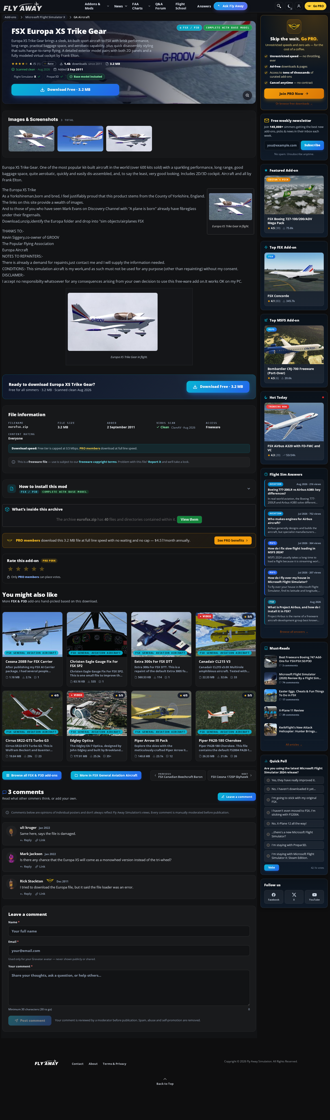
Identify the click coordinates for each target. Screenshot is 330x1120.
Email (13, 942)
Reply (28, 840)
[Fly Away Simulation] (23, 6)
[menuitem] (231, 6)
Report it (154, 462)
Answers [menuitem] (204, 6)
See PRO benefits (231, 540)
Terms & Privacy (114, 1064)
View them (189, 519)
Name (14, 922)
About (93, 1064)
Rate (51, 63)
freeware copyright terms (98, 462)
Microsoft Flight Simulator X (45, 17)
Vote (271, 867)
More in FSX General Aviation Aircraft (108, 775)
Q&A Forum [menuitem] (160, 6)
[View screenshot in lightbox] (247, 95)
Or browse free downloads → (294, 103)
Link (42, 840)
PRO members (89, 448)
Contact (78, 1064)
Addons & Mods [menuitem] (93, 6)
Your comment (20, 966)
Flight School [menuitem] (181, 6)
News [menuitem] (118, 6)
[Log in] (299, 6)
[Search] (279, 6)
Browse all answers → (294, 632)
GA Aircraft (82, 17)
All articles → (294, 744)
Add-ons (10, 17)
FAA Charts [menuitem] (137, 6)
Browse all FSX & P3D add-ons (34, 775)
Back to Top (165, 1084)
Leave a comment (239, 797)
